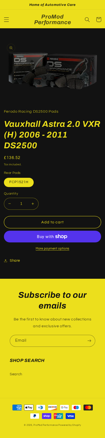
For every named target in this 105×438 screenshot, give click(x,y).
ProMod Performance (45, 425)
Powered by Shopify (69, 425)
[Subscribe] (89, 341)
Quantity (11, 193)
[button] (6, 19)
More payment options (52, 248)
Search (16, 374)
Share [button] (15, 260)
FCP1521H (18, 182)
